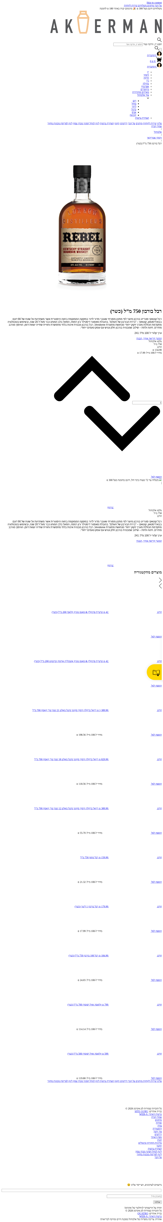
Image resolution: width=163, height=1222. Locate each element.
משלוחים (142, 5)
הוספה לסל (156, 477)
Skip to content (154, 2)
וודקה (146, 77)
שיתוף (110, 507)
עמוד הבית (156, 126)
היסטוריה (157, 1128)
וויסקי (146, 75)
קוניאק (133, 115)
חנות (159, 1140)
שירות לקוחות (130, 5)
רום (134, 100)
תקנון (117, 123)
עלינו (159, 123)
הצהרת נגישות (142, 118)
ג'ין (147, 80)
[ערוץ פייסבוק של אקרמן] (41, 1181)
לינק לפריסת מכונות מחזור (59, 123)
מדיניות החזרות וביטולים (150, 1143)
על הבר (158, 5)
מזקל (134, 103)
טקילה (146, 83)
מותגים (150, 5)
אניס (134, 112)
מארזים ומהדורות (140, 92)
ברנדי (133, 109)
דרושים (123, 123)
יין (148, 72)
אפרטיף (145, 86)
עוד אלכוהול (143, 95)
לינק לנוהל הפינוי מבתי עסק (86, 123)
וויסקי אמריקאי (154, 137)
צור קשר (157, 1131)
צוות (160, 1125)
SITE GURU (141, 1111)
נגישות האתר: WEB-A (150, 1114)
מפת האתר (156, 1137)
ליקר (134, 106)
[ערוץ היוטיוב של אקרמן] (138, 1181)
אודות (159, 1122)
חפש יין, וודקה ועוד (152, 44)
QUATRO (143, 1213)
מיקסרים (145, 89)
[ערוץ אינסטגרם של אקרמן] (89, 1181)
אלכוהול (158, 132)
